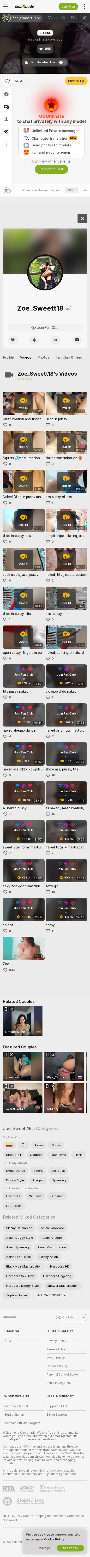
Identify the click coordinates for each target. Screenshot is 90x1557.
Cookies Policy (57, 1366)
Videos (56, 18)
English (68, 1317)
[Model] (82, 218)
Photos (43, 357)
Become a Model (16, 1406)
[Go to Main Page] (28, 6)
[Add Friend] (56, 340)
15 (53, 814)
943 (12, 970)
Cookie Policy (54, 1539)
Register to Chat (51, 169)
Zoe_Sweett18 (17, 1128)
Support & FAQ (57, 1406)
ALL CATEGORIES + (51, 1295)
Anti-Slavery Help (59, 1383)
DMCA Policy (56, 1357)
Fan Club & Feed (69, 357)
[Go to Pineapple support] (8, 1501)
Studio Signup (14, 1414)
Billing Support (57, 1414)
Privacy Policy (56, 1341)
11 (53, 931)
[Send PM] (77, 340)
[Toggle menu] (5, 6)
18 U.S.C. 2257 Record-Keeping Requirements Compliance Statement (43, 1518)
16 (53, 775)
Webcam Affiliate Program (22, 1423)
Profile (8, 357)
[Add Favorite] (7, 81)
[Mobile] (23, 1145)
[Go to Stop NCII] (31, 1501)
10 (10, 814)
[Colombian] (9, 1145)
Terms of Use (56, 1349)
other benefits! (59, 161)
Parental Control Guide (62, 1374)
